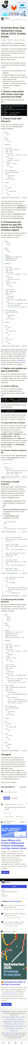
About (15, 1024)
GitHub (17, 197)
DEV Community (15, 901)
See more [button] (5, 872)
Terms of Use (14, 1030)
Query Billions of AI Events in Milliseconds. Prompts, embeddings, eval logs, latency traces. (14, 844)
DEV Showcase (8, 1024)
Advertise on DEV (7, 1021)
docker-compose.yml (7, 476)
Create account (21, 2)
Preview (15, 798)
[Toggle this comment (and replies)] (2, 807)
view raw (24, 197)
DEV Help (20, 1019)
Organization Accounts (18, 1021)
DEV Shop (19, 1026)
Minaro (7, 18)
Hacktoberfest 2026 (9, 993)
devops (21, 40)
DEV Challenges (11, 1017)
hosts (3, 531)
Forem (7, 1033)
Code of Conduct (9, 816)
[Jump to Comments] (10, 1042)
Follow (14, 886)
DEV (8, 1034)
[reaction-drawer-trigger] (4, 1042)
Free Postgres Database (9, 1026)
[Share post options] (25, 1042)
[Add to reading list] (16, 1042)
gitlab (16, 40)
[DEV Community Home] (6, 2)
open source (16, 1033)
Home (3, 1017)
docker (10, 40)
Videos (23, 1017)
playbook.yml (5, 595)
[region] (14, 164)
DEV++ (18, 1017)
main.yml (4, 573)
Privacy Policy (18, 1028)
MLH (24, 1026)
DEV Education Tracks (10, 1019)
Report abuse (19, 816)
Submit (7, 798)
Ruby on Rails (17, 1036)
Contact (20, 1024)
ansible (4, 40)
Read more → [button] (6, 1004)
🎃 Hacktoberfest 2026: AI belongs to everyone (13, 983)
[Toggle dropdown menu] (25, 804)
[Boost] (22, 1042)
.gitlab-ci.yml (5, 197)
